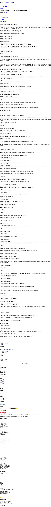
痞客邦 (7, 349)
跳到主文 (1, 8)
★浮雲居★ (2, 344)
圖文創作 (7, 12)
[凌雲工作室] (0, 403)
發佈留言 (2, 360)
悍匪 (6, 352)
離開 (4, 505)
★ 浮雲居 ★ (3, 6)
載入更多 (2, 355)
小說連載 (6, 351)
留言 (8, 349)
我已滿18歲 (2, 505)
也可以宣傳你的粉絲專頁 (2, 404)
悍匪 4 (3, 19)
